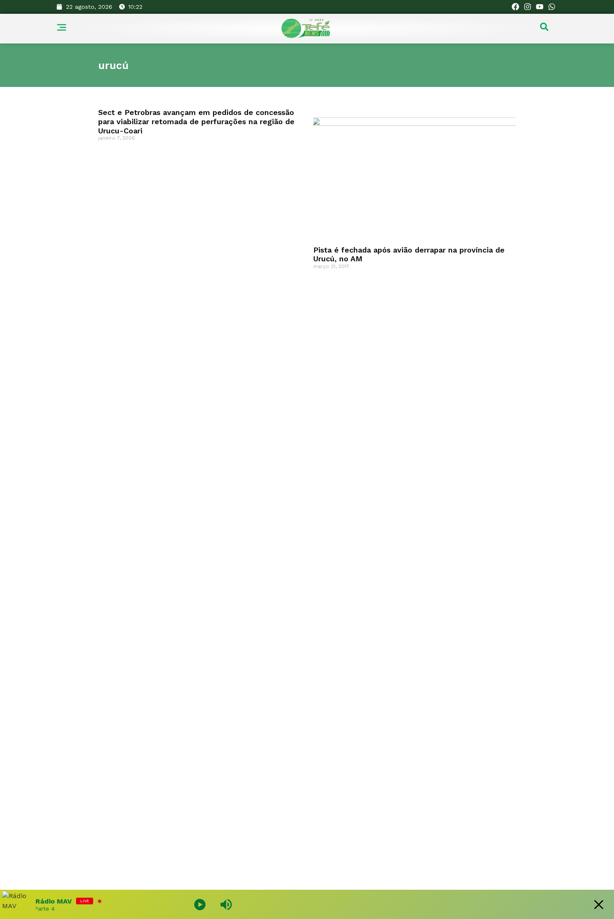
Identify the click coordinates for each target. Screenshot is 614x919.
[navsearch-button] (544, 28)
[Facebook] (516, 7)
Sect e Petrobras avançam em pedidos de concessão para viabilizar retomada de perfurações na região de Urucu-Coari (196, 121)
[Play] (200, 904)
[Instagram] (528, 7)
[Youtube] (539, 7)
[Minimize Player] (599, 904)
